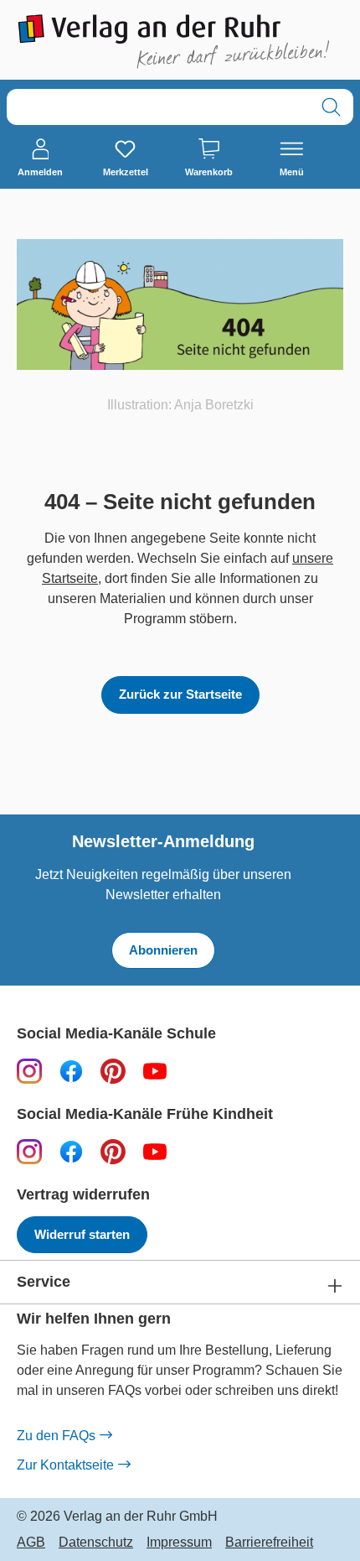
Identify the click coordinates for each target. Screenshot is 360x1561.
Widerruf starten (82, 1234)
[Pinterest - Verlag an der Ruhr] (113, 1070)
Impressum (179, 1542)
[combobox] (158, 107)
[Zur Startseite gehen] (180, 41)
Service (43, 1282)
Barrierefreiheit (269, 1542)
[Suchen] (331, 107)
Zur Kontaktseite (65, 1465)
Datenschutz (96, 1542)
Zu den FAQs (56, 1435)
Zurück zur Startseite (180, 694)
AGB (31, 1542)
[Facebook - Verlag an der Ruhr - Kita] (71, 1151)
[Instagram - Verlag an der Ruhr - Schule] (29, 1070)
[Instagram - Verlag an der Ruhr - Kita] (29, 1151)
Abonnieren (163, 950)
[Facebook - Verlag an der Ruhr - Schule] (71, 1070)
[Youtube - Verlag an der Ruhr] (154, 1070)
